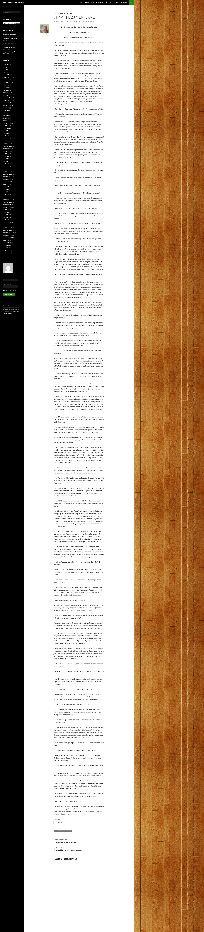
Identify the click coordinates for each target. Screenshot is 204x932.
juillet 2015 (6, 212)
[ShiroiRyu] (44, 28)
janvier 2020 (6, 95)
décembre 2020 (7, 77)
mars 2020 (6, 90)
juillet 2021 (6, 64)
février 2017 (6, 169)
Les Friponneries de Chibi (13, 2)
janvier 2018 (6, 143)
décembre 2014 (7, 230)
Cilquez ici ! (9, 313)
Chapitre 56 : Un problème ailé (11, 52)
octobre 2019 (7, 103)
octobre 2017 (7, 148)
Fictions (108, 2)
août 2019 (6, 108)
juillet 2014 (6, 243)
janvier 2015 (6, 227)
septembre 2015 (8, 207)
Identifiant (6, 278)
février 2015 (6, 225)
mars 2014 (6, 253)
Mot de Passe (7, 284)
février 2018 (6, 141)
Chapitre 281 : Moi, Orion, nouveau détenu (68, 849)
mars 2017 (6, 166)
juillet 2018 (6, 128)
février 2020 (6, 92)
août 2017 (6, 154)
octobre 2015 (7, 204)
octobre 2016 (7, 179)
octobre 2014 (7, 235)
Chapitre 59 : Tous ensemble (11, 38)
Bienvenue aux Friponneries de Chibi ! (91, 2)
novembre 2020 (7, 80)
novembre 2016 (7, 176)
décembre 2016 (7, 174)
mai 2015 (5, 217)
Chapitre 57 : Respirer (9, 47)
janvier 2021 (6, 75)
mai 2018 (5, 133)
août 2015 (6, 209)
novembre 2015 (7, 202)
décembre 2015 (7, 199)
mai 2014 (5, 248)
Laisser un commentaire (86, 21)
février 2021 (6, 72)
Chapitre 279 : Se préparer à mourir (66, 841)
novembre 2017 (7, 146)
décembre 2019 (7, 98)
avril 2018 (6, 136)
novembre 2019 (7, 100)
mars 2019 (6, 120)
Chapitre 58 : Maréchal (9, 43)
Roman (116, 2)
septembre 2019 (8, 105)
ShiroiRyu (71, 21)
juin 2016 (5, 189)
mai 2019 (5, 115)
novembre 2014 (7, 232)
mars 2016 (6, 197)
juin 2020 (5, 87)
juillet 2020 (6, 85)
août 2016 (6, 184)
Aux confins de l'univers (63, 13)
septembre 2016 (8, 181)
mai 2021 (5, 70)
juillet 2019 (6, 110)
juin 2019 (5, 113)
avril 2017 (6, 164)
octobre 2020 (7, 82)
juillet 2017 (6, 156)
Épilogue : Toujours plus (9, 34)
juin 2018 (5, 131)
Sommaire (124, 2)
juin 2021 (5, 67)
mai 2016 (5, 192)
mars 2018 (6, 138)
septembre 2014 (8, 237)
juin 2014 (5, 245)
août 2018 (6, 126)
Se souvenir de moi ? (10, 290)
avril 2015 (6, 220)
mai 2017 (5, 161)
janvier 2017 (6, 171)
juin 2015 (5, 215)
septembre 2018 (8, 123)
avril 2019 (6, 118)
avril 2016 (6, 194)
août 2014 (6, 240)
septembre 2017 (8, 151)
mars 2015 (6, 222)
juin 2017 (5, 159)
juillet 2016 (6, 187)
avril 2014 (6, 250)
